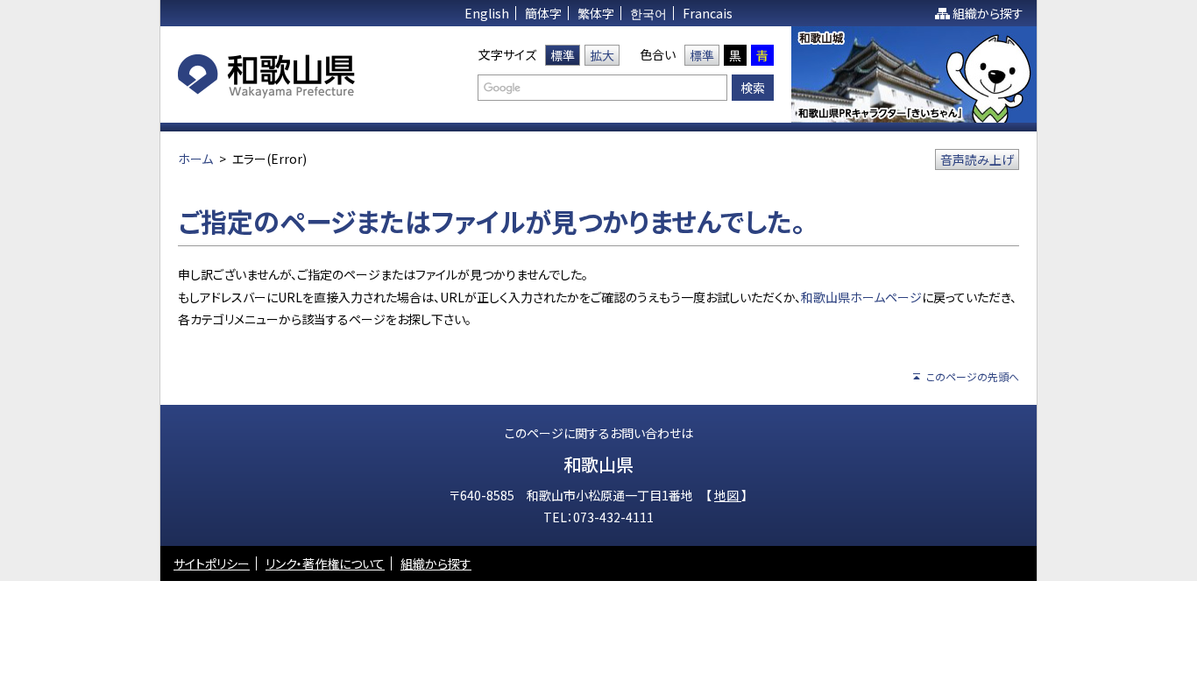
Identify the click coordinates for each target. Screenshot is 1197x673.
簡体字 (543, 13)
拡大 (602, 55)
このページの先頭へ (972, 376)
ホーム (195, 158)
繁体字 (595, 13)
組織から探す (988, 13)
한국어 (648, 13)
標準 (562, 55)
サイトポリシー (212, 563)
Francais (708, 13)
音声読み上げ (977, 159)
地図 (727, 495)
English (486, 13)
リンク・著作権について (325, 563)
